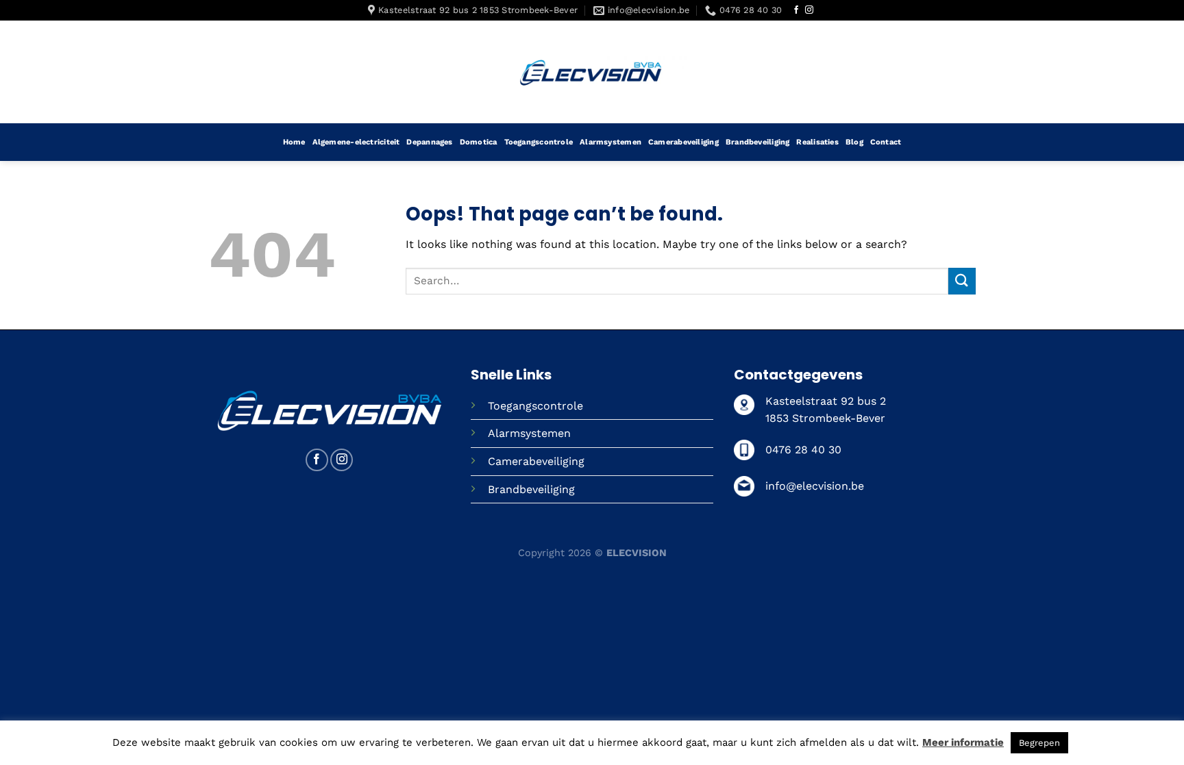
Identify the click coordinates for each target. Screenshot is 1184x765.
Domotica (478, 142)
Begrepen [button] (1039, 743)
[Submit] (962, 281)
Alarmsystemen (610, 142)
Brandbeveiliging (758, 142)
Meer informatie (963, 742)
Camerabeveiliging (683, 142)
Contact (886, 142)
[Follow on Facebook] (796, 10)
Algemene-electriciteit (356, 142)
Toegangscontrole (539, 142)
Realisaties (817, 142)
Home (294, 142)
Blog (854, 142)
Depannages (429, 142)
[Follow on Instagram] (809, 10)
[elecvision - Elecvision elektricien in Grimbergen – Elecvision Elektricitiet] (592, 72)
